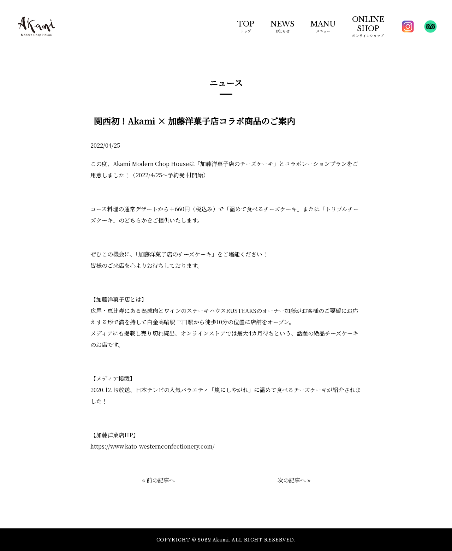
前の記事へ (161, 480)
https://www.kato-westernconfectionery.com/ (152, 446)
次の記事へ (292, 480)
